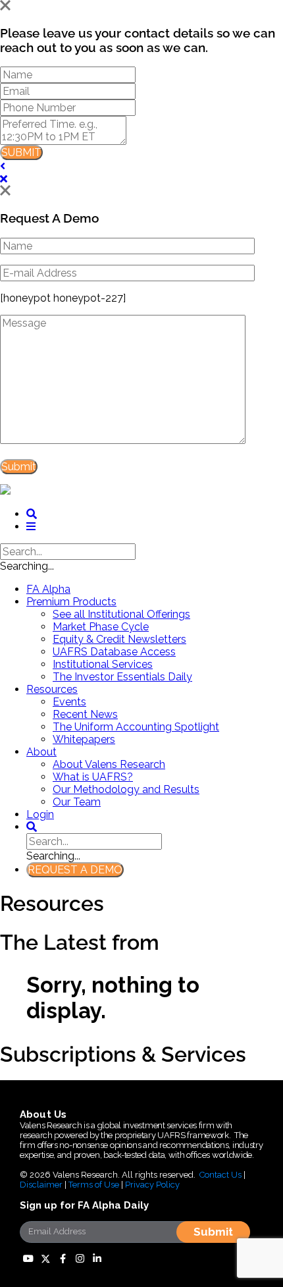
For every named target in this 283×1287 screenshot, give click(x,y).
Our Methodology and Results (126, 789)
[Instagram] (79, 1258)
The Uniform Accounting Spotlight (136, 727)
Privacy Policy (152, 1185)
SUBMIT (21, 152)
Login (40, 814)
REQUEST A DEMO (75, 869)
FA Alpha (48, 589)
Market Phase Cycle (101, 626)
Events (69, 702)
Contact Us (220, 1175)
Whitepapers (84, 739)
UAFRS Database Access (114, 651)
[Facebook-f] (62, 1258)
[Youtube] (28, 1258)
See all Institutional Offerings (121, 614)
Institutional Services (103, 664)
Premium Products (71, 601)
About (41, 752)
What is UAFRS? (93, 777)
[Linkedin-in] (96, 1258)
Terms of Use (93, 1185)
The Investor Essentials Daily (122, 677)
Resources (52, 689)
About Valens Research (109, 764)
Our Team (77, 802)
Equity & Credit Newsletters (119, 639)
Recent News (85, 714)
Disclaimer (41, 1185)
